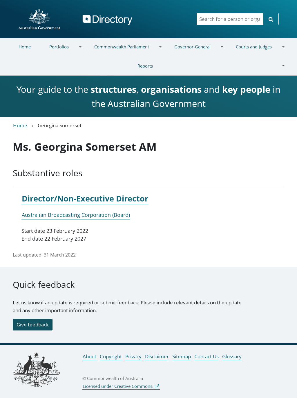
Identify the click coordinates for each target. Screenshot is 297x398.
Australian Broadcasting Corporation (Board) (76, 214)
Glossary (232, 356)
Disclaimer (157, 356)
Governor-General (188, 50)
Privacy (133, 356)
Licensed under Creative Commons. (118, 386)
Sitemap (181, 356)
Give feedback (33, 324)
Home (25, 47)
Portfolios (54, 50)
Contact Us (206, 356)
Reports (81, 69)
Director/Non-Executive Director (85, 198)
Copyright (111, 356)
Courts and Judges (249, 50)
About (89, 356)
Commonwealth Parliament (117, 50)
